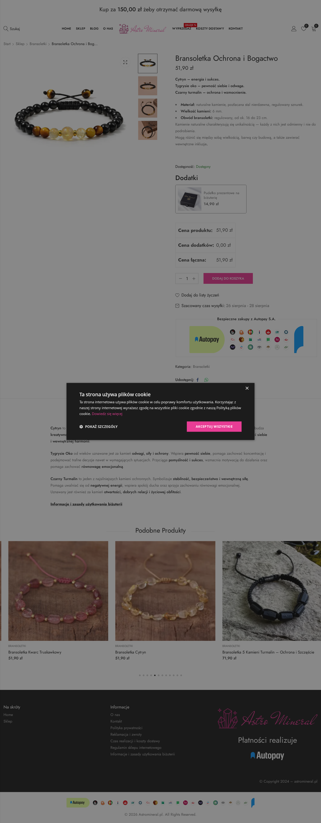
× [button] (247, 388)
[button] (98, 426)
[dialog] (160, 411)
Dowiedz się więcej (107, 413)
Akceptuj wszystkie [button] (214, 426)
